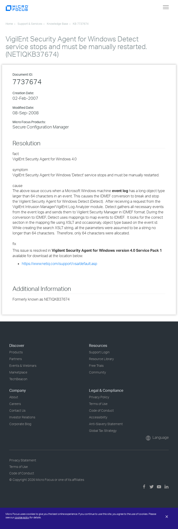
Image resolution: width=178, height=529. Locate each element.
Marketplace (18, 372)
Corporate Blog (20, 424)
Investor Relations (22, 417)
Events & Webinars (22, 365)
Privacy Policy (99, 397)
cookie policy (22, 517)
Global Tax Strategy (103, 431)
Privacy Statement (22, 460)
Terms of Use (98, 404)
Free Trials (96, 365)
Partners (15, 359)
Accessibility (98, 417)
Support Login (99, 352)
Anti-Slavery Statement (106, 424)
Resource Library (101, 359)
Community (97, 372)
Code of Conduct (101, 410)
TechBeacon (18, 379)
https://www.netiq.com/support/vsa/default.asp (59, 263)
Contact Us (17, 410)
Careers (15, 404)
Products (16, 352)
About (13, 397)
